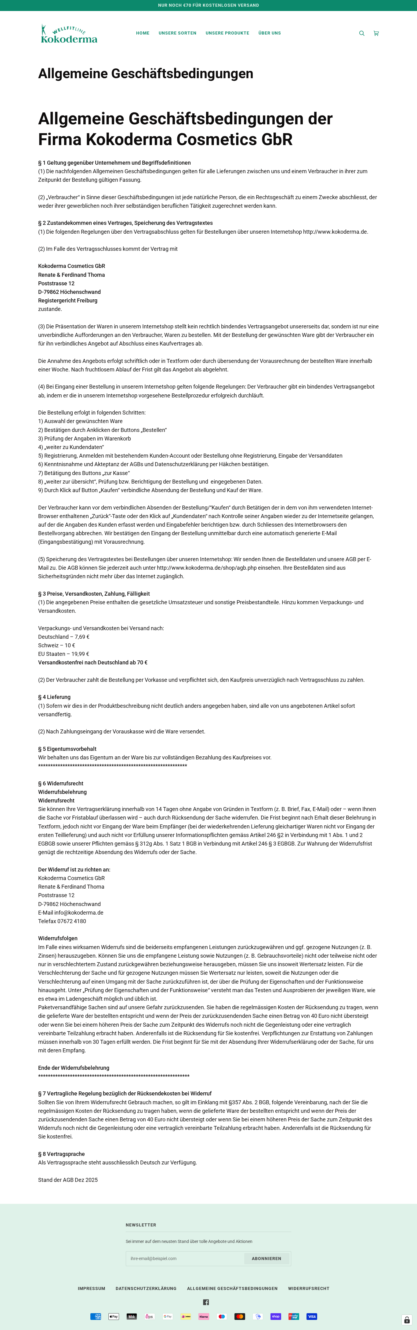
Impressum (91, 1288)
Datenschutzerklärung (146, 1288)
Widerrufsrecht (309, 1288)
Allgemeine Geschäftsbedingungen (232, 1288)
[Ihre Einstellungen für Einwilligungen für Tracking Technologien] (407, 1320)
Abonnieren (266, 1258)
